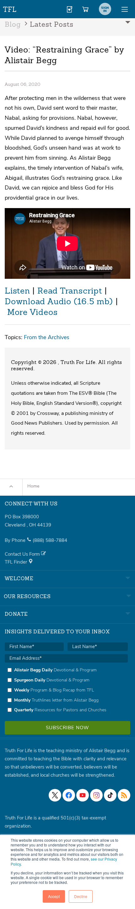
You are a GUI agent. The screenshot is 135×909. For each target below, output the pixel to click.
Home (33, 486)
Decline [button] (80, 896)
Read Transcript (69, 291)
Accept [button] (54, 896)
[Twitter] (55, 795)
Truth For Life (10, 8)
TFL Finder (16, 562)
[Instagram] (96, 795)
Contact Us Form (23, 554)
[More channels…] (124, 795)
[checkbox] (66, 690)
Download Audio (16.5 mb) (59, 302)
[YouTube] (82, 795)
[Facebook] (68, 795)
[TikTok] (110, 795)
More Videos (32, 313)
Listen (17, 291)
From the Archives (46, 337)
